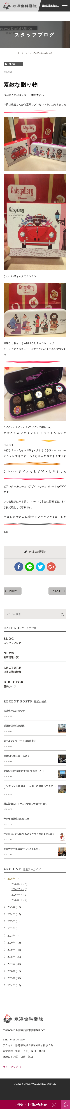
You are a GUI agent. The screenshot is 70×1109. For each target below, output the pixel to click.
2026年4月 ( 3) (19, 894)
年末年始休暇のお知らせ (16, 818)
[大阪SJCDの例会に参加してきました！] (62, 774)
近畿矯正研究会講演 (14, 725)
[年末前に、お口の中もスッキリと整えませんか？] (62, 836)
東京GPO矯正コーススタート (19, 756)
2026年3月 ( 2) (19, 900)
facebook (18, 566)
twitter (40, 566)
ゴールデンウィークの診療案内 (20, 740)
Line (29, 566)
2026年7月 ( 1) (19, 884)
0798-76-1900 (17, 1039)
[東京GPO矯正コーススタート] (62, 759)
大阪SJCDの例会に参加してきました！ (24, 771)
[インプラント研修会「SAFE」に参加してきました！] (62, 789)
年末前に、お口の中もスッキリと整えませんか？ (29, 833)
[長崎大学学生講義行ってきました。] (62, 851)
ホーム (21, 53)
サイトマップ (10, 1067)
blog (12, 64)
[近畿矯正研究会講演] (62, 728)
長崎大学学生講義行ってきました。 (22, 848)
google (51, 566)
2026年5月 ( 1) (19, 889)
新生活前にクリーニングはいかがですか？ (26, 803)
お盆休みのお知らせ (14, 710)
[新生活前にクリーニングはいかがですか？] (62, 806)
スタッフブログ (32, 53)
